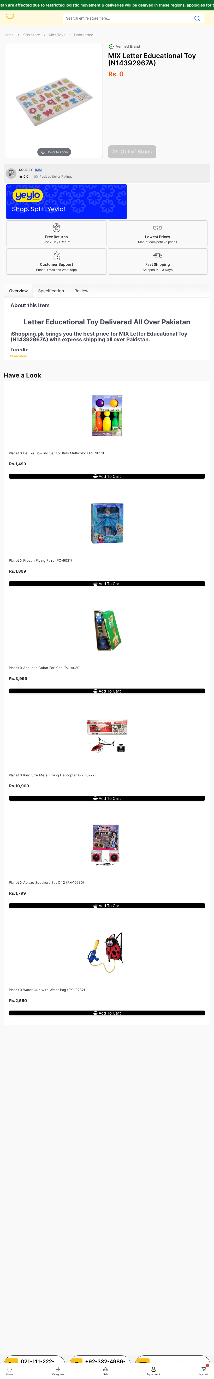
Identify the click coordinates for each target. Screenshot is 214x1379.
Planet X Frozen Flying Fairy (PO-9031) (40, 560)
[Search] (197, 18)
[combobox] (127, 18)
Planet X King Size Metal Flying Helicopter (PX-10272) (52, 775)
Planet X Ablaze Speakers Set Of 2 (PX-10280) (46, 882)
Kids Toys (57, 35)
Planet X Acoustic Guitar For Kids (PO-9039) (45, 668)
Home (9, 35)
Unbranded (83, 35)
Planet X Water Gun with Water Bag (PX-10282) (47, 990)
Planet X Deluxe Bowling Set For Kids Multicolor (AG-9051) (56, 453)
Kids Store (31, 35)
